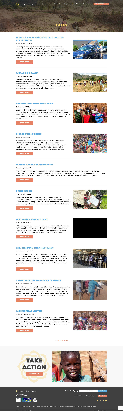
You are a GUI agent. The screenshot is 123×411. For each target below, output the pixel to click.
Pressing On (24, 191)
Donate (102, 396)
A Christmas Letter (29, 311)
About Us (57, 4)
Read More (24, 62)
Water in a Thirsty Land (32, 219)
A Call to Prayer (27, 73)
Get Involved (87, 4)
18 (62, 340)
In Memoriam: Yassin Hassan (34, 164)
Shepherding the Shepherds (35, 247)
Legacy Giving (78, 395)
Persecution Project (29, 4)
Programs (67, 4)
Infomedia (105, 410)
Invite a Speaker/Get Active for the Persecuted (40, 39)
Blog (77, 4)
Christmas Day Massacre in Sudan (38, 280)
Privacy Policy (90, 395)
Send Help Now (101, 4)
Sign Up (103, 391)
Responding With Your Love (34, 103)
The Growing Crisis (28, 134)
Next (65, 340)
